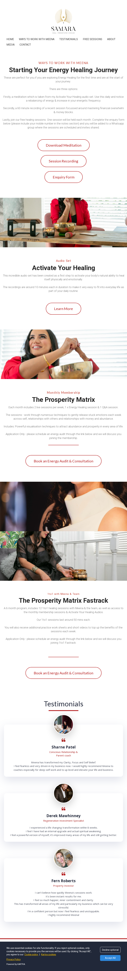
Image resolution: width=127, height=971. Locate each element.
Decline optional (110, 950)
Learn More (63, 308)
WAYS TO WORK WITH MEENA (36, 39)
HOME (10, 39)
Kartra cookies (48, 954)
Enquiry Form (63, 177)
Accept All (110, 958)
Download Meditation (63, 145)
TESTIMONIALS (68, 39)
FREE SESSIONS (92, 39)
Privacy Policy (13, 959)
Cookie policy (31, 954)
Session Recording (63, 161)
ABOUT (111, 39)
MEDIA (10, 44)
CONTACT (25, 44)
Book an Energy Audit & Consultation (63, 461)
